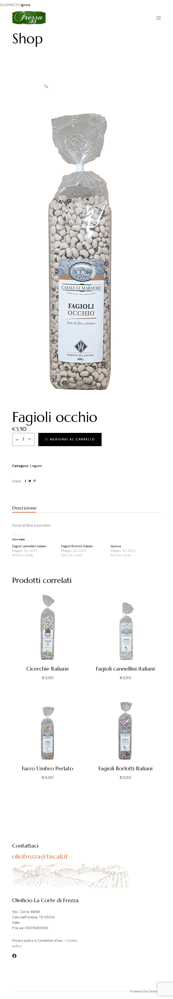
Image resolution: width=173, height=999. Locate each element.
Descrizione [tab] (24, 508)
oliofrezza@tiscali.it (40, 856)
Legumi (36, 466)
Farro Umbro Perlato (47, 768)
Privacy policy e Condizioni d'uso (37, 940)
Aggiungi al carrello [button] (92, 678)
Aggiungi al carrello (72, 439)
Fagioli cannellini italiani (29, 546)
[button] (46, 86)
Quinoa (115, 546)
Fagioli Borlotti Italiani (77, 546)
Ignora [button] (25, 5)
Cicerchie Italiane (47, 668)
